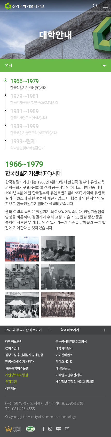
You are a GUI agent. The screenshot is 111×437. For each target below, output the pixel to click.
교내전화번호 (64, 355)
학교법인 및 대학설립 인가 (27, 144)
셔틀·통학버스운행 (16, 368)
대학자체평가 (64, 348)
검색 (95, 6)
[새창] (43, 429)
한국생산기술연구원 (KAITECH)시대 (33, 129)
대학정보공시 (13, 342)
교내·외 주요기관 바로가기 (23, 330)
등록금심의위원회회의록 (71, 342)
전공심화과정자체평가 (19, 362)
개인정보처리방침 (16, 375)
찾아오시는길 (64, 362)
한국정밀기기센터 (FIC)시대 (28, 84)
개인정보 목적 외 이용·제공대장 (75, 382)
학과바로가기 (70, 330)
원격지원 (11, 382)
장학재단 (11, 388)
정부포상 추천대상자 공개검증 (24, 355)
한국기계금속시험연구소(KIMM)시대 (34, 99)
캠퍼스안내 (12, 348)
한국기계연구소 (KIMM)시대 (28, 114)
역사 (8, 65)
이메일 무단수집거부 (69, 375)
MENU (105, 6)
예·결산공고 (63, 368)
